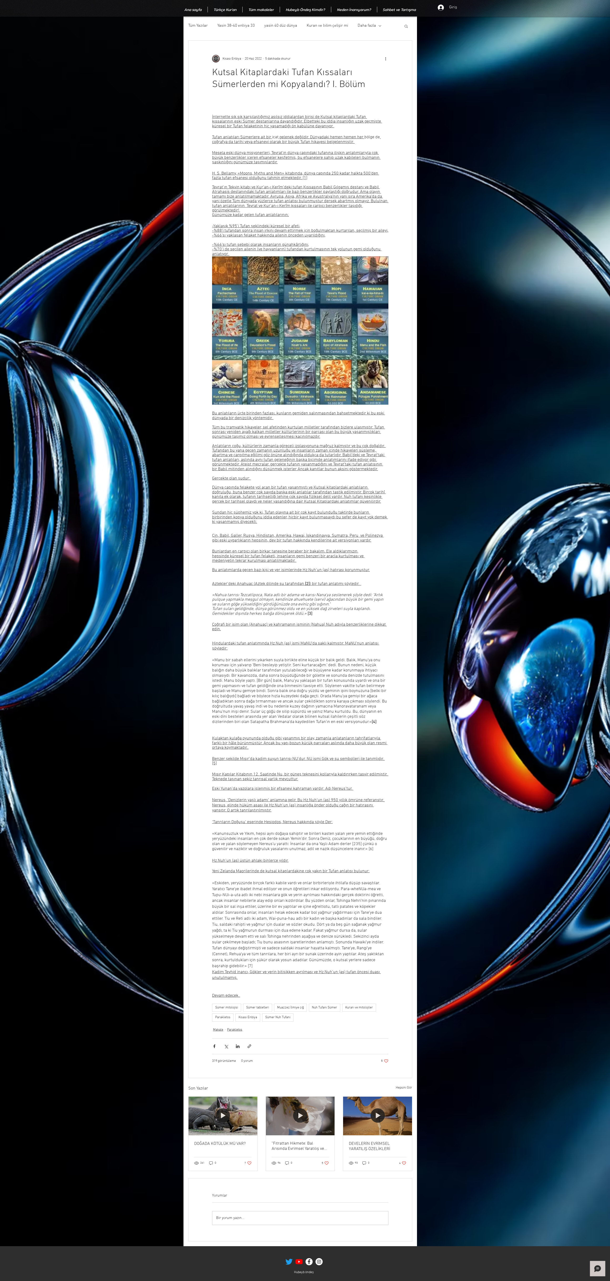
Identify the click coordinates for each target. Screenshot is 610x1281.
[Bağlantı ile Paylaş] (249, 1046)
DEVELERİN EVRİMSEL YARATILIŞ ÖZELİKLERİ (369, 1146)
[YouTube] (299, 1261)
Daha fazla (367, 25)
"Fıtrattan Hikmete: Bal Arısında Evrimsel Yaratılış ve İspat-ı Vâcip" (298, 1146)
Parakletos (222, 1017)
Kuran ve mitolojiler (359, 1008)
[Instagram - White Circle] (319, 1261)
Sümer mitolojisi (226, 1008)
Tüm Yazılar (198, 25)
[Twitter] (289, 1261)
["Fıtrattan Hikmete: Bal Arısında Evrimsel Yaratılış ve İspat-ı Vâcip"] (300, 1116)
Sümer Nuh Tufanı (277, 1017)
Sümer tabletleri (257, 1008)
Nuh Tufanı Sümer (324, 1008)
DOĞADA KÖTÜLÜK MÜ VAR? (220, 1143)
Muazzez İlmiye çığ (290, 1008)
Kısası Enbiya (248, 1017)
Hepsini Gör (404, 1088)
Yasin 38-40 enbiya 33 (236, 25)
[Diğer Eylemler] (385, 59)
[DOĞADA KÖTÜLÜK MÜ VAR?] (222, 1116)
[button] (406, 26)
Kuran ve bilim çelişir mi (327, 25)
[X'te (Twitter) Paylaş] (226, 1046)
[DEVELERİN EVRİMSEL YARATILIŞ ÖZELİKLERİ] (377, 1116)
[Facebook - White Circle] (309, 1261)
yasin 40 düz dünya (280, 25)
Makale (218, 1030)
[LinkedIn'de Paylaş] (237, 1046)
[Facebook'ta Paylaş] (214, 1046)
